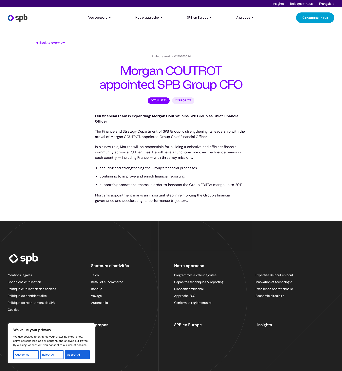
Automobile (99, 303)
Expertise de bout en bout (274, 275)
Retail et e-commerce (107, 282)
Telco (95, 275)
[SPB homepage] (18, 17)
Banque (96, 289)
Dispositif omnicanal (189, 289)
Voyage (96, 296)
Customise (22, 354)
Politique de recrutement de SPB (31, 303)
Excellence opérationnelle (274, 289)
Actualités (158, 100)
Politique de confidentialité (27, 296)
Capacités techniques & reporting (198, 282)
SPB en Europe (197, 17)
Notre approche (147, 17)
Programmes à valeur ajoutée (195, 275)
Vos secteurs (97, 17)
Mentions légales (20, 275)
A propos (243, 17)
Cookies (13, 310)
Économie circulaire (270, 296)
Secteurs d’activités (110, 265)
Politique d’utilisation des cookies (32, 289)
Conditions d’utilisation (24, 282)
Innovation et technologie (274, 282)
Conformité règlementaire (193, 303)
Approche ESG (184, 296)
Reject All (48, 354)
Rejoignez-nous (301, 4)
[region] (51, 343)
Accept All (73, 354)
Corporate (183, 100)
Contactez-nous (315, 18)
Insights (278, 4)
